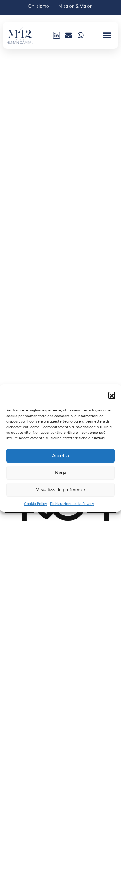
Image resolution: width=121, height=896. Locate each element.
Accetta (60, 456)
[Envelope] (68, 35)
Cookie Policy (35, 504)
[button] (112, 395)
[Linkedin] (56, 35)
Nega (60, 473)
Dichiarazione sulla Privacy (72, 504)
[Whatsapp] (80, 35)
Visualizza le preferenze (60, 490)
